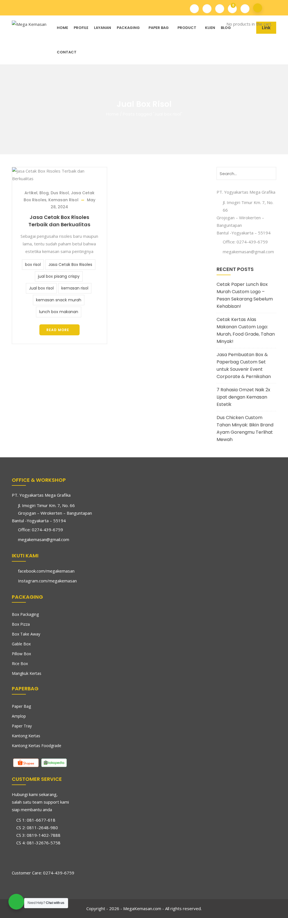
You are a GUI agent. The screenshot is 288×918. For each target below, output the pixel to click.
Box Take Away (26, 634)
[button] (229, 8)
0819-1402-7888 (43, 835)
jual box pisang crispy (59, 276)
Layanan (102, 27)
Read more (57, 329)
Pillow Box (21, 653)
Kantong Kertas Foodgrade (36, 745)
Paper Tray (22, 726)
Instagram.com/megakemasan (47, 581)
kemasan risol (74, 288)
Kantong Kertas (26, 735)
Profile (81, 27)
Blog (226, 27)
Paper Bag (158, 27)
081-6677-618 (41, 820)
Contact (66, 52)
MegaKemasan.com (142, 908)
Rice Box (20, 663)
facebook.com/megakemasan (46, 571)
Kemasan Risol (63, 200)
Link (266, 27)
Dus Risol (60, 193)
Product (186, 27)
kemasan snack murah (58, 300)
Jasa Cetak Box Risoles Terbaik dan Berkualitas (59, 221)
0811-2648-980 (42, 827)
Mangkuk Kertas (26, 673)
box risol (33, 264)
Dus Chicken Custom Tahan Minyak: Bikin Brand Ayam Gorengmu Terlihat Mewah (245, 428)
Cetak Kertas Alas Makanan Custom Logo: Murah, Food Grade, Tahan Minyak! (246, 330)
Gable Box (21, 643)
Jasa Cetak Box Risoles (70, 264)
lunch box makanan (58, 312)
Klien (210, 27)
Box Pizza (21, 624)
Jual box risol (41, 288)
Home (62, 27)
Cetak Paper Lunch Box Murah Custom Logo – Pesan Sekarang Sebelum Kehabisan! (245, 295)
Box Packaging (25, 614)
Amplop (19, 716)
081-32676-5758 (43, 842)
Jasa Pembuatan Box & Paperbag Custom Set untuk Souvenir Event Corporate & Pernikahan (244, 365)
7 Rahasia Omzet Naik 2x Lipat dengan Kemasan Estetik (243, 397)
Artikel (30, 193)
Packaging (128, 27)
